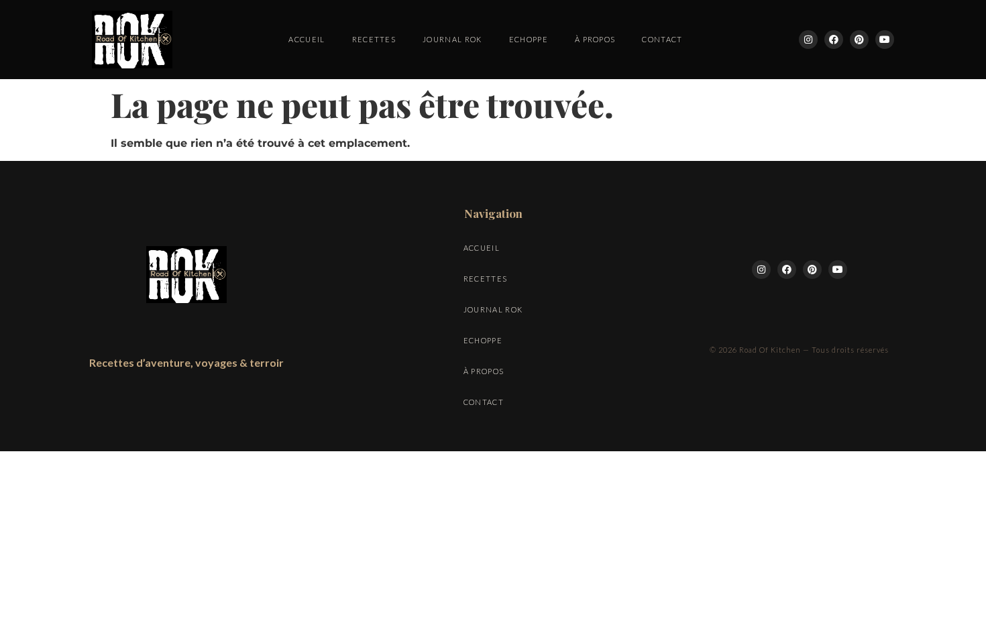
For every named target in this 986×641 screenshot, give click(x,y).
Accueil (306, 39)
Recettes (374, 39)
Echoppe (528, 39)
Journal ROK (452, 39)
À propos (595, 39)
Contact (662, 39)
